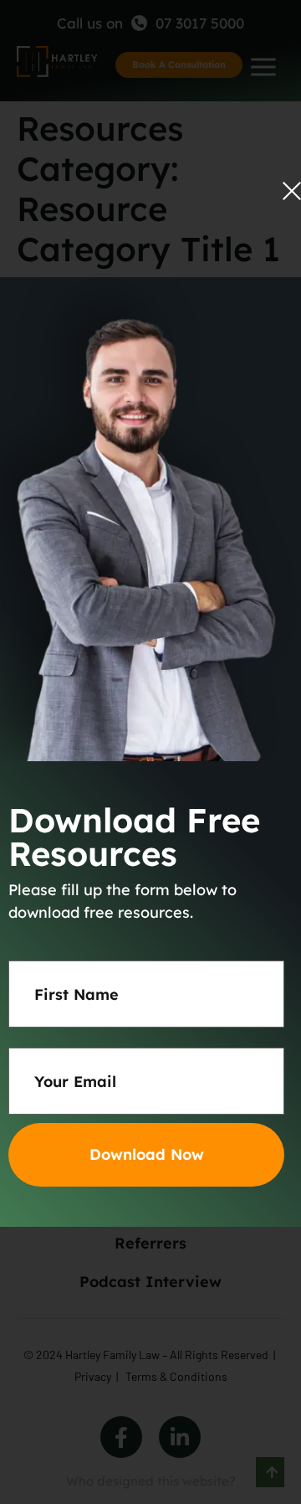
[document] (150, 752)
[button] (292, 191)
